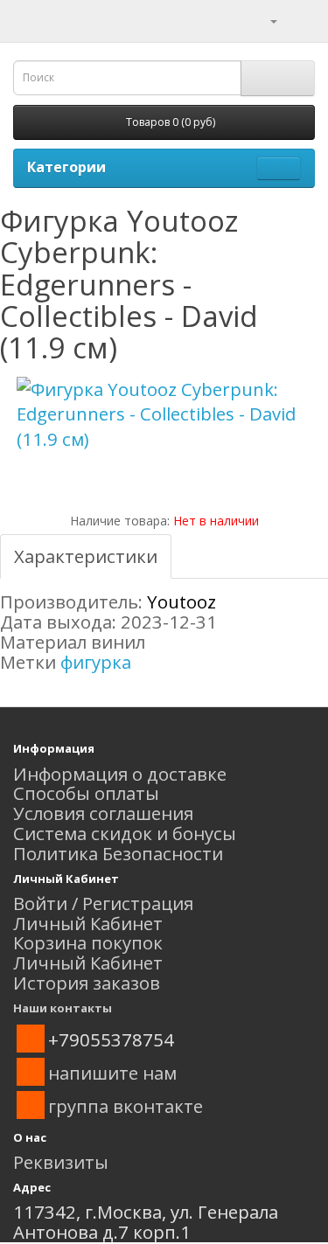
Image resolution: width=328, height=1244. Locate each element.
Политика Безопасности (118, 853)
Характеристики (85, 556)
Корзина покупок (88, 942)
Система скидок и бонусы (124, 833)
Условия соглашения (103, 813)
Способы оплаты (86, 793)
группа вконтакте (125, 1106)
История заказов (86, 982)
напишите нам (112, 1072)
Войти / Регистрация (103, 903)
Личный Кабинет (88, 923)
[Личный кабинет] (262, 19)
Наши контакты (62, 1008)
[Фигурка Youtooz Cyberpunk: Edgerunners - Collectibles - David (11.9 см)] (164, 414)
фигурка (95, 662)
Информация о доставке (120, 773)
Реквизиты (60, 1162)
